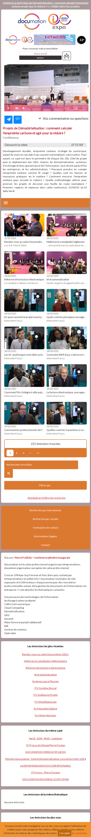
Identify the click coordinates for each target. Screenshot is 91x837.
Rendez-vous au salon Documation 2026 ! (45, 654)
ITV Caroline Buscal (45, 688)
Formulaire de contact (45, 527)
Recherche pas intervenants (45, 510)
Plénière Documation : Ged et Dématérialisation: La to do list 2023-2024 (45, 758)
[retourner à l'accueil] (45, 21)
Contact (45, 545)
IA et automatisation (45, 674)
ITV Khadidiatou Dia (45, 701)
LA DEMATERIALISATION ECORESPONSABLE (45, 765)
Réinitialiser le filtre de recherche (47, 497)
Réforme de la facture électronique (45, 667)
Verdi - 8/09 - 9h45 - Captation (45, 738)
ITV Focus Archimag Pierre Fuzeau (45, 745)
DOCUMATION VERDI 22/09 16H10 (45, 751)
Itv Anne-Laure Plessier (45, 681)
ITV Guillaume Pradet (45, 694)
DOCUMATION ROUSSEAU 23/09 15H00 (45, 779)
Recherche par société (45, 519)
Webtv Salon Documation (65, 6)
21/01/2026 (10, 238)
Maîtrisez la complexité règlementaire (45, 661)
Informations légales (45, 536)
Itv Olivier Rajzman (45, 715)
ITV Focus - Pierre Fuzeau (45, 772)
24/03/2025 (52, 238)
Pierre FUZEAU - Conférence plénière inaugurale (42, 557)
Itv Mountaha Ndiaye (45, 708)
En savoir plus (79, 833)
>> (37, 453)
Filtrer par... (45, 485)
